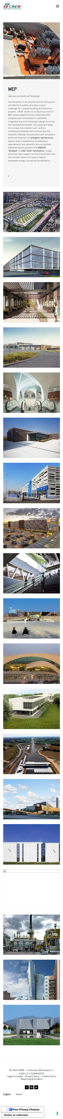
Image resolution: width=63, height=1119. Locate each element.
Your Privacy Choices (26, 1109)
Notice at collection (16, 1115)
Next (46, 50)
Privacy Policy (32, 1076)
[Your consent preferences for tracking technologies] (57, 1113)
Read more (31, 212)
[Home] (13, 6)
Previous (17, 50)
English (7, 1094)
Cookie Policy (49, 1076)
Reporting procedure (31, 1079)
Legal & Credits (15, 1076)
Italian (19, 1094)
